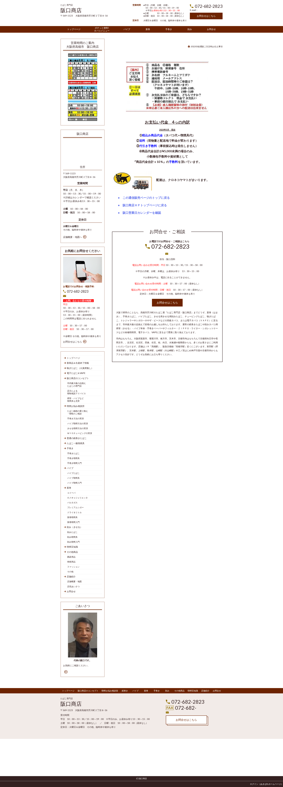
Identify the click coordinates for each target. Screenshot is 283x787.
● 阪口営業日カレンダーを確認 (138, 212)
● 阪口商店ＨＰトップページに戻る (141, 205)
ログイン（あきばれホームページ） (266, 784)
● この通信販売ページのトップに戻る (143, 197)
